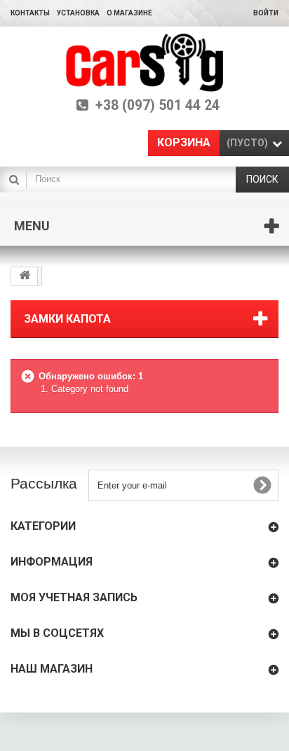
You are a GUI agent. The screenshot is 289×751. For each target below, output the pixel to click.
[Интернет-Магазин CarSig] (145, 63)
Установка (78, 13)
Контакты (30, 13)
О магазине (129, 13)
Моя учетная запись (74, 597)
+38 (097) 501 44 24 (157, 105)
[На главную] (24, 276)
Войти (265, 13)
